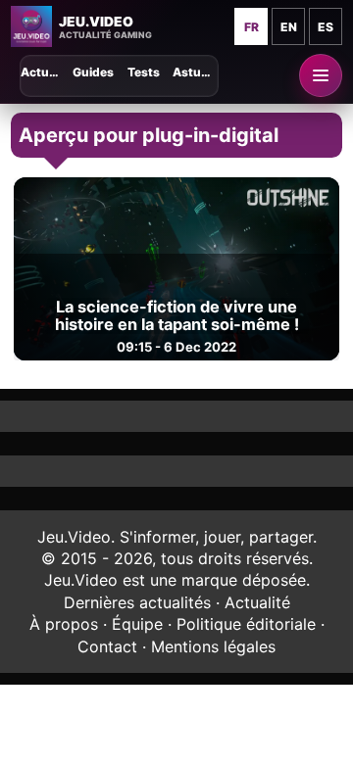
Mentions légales (213, 646)
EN (288, 27)
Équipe (137, 624)
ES (325, 27)
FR (251, 27)
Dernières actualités (137, 602)
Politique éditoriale (246, 624)
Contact (107, 646)
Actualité (257, 602)
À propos (63, 624)
